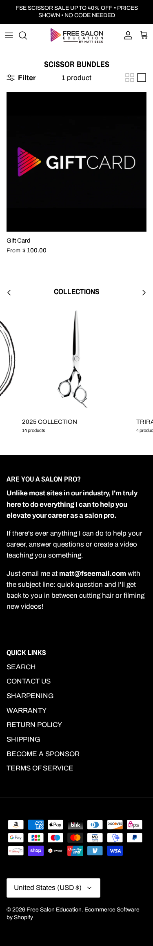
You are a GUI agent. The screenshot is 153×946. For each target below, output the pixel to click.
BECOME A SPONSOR (43, 754)
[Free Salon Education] (76, 35)
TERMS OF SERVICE (40, 768)
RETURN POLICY (34, 725)
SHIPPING (23, 739)
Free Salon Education (54, 910)
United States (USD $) (48, 888)
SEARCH (21, 667)
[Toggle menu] (9, 35)
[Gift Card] (76, 162)
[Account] (126, 35)
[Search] (27, 35)
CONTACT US (29, 681)
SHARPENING (30, 696)
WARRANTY (27, 710)
